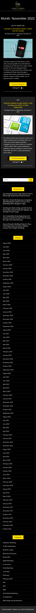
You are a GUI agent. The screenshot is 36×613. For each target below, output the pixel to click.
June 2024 (6, 337)
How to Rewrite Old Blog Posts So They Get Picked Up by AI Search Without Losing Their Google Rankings (17, 226)
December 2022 (8, 402)
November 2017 (8, 511)
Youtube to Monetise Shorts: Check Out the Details (18, 30)
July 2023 (6, 377)
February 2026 (7, 265)
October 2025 (7, 279)
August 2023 (7, 373)
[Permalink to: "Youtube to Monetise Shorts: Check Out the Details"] (18, 48)
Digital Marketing (18, 25)
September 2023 (8, 370)
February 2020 (7, 464)
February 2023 (7, 395)
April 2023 (6, 388)
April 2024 (6, 344)
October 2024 (7, 323)
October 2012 (7, 529)
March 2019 (6, 478)
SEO (18, 100)
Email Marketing (8, 568)
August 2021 (7, 449)
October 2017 (7, 514)
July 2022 (6, 420)
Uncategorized (7, 597)
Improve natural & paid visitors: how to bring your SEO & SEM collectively (18, 105)
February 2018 (7, 500)
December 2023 (8, 359)
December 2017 (8, 507)
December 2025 (8, 272)
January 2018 (7, 503)
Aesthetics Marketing (9, 542)
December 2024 (8, 315)
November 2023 (8, 362)
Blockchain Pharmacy (9, 553)
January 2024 (7, 355)
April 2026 (6, 257)
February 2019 (7, 482)
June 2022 (6, 424)
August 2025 (7, 286)
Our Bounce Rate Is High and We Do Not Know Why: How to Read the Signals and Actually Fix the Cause (17, 210)
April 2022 (6, 431)
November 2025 (8, 276)
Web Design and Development (12, 600)
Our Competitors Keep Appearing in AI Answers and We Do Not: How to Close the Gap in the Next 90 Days (17, 218)
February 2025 (7, 308)
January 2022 (7, 438)
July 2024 (6, 333)
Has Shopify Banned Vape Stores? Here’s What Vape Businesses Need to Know (18, 195)
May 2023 (6, 384)
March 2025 (6, 304)
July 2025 (6, 290)
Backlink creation (8, 550)
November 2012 (8, 525)
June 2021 (6, 453)
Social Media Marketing (10, 593)
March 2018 (6, 496)
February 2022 (7, 435)
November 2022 (8, 406)
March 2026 (6, 261)
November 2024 (8, 319)
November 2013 (8, 518)
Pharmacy (6, 575)
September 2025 (8, 283)
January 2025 (7, 312)
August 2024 (7, 330)
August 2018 (7, 489)
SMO (4, 589)
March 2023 (6, 391)
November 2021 (8, 446)
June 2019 (6, 474)
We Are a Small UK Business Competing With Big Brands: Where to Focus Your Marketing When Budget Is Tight (17, 202)
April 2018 (6, 493)
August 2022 (7, 417)
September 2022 (8, 413)
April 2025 (6, 301)
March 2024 (6, 348)
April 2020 (6, 456)
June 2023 (6, 380)
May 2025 (6, 297)
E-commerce (7, 564)
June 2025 (6, 294)
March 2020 (6, 460)
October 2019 (7, 471)
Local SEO (6, 571)
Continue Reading (18, 84)
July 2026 (6, 247)
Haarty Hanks (11, 33)
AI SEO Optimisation (9, 546)
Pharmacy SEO (7, 579)
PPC (4, 582)
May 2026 (6, 254)
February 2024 (7, 351)
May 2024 (6, 341)
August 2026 (7, 243)
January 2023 (7, 399)
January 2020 (7, 467)
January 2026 (7, 268)
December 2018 (8, 485)
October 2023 (7, 366)
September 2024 (8, 326)
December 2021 (8, 442)
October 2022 (7, 409)
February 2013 (7, 521)
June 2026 (6, 250)
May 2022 (6, 427)
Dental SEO (6, 557)
